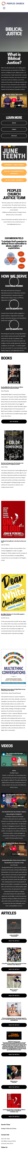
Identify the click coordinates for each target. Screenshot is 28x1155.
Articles (14, 135)
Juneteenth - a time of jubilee (14, 164)
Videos (14, 129)
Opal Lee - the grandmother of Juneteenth (14, 172)
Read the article (14, 941)
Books (14, 123)
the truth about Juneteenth (14, 180)
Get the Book (14, 421)
